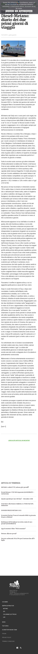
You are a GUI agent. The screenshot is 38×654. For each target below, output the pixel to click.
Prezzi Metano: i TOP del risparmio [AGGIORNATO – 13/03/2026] (17, 493)
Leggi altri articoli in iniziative (19, 440)
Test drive (5, 626)
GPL (4, 611)
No (16, 11)
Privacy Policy (6, 637)
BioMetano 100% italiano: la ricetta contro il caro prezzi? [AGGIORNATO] (16, 523)
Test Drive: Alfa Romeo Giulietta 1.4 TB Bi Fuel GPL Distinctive (17, 504)
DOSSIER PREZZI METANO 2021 (11, 510)
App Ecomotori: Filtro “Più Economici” (13, 528)
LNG (4, 617)
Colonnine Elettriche (9, 614)
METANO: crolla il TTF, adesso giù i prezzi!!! (15, 487)
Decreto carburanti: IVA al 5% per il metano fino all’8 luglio (17, 539)
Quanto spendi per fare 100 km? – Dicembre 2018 (17, 499)
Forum (4, 633)
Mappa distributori (8, 605)
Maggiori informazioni (26, 11)
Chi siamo (5, 602)
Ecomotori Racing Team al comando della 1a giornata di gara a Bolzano (18, 516)
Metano (5, 608)
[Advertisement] (15, 464)
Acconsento (9, 11)
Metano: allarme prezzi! (8, 533)
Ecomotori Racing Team (9, 629)
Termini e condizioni (8, 641)
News (3, 622)
